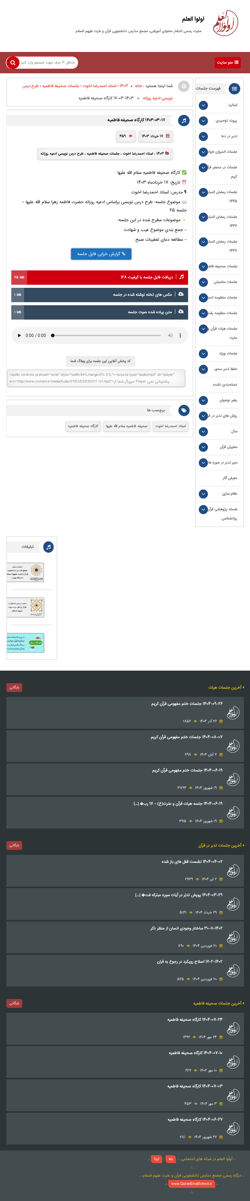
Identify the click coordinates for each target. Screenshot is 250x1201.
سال (234, 431)
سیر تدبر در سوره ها (222, 463)
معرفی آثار (230, 478)
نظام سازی (229, 494)
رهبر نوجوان (228, 400)
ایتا (156, 1159)
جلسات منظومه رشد (222, 313)
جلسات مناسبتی (225, 282)
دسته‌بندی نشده (225, 385)
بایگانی (14, 687)
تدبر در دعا (229, 136)
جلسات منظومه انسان (221, 298)
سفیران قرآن (228, 447)
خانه (138, 86)
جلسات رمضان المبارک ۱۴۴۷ (220, 246)
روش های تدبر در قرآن (220, 416)
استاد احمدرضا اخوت (99, 86)
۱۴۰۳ (124, 86)
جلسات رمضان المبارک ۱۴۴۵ (220, 197)
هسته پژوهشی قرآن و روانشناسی (220, 514)
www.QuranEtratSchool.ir (191, 1184)
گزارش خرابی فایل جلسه (99, 254)
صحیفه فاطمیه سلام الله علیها (127, 426)
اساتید (232, 105)
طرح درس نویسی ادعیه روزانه (62, 154)
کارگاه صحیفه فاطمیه (83, 426)
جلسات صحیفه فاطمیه (60, 86)
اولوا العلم (193, 19)
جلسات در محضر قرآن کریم (221, 172)
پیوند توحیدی (226, 121)
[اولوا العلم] (225, 24)
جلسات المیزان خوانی (221, 152)
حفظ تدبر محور (225, 369)
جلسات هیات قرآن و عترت (222, 333)
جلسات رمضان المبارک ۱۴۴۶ (220, 221)
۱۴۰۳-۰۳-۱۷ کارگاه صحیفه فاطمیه (136, 120)
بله (171, 1159)
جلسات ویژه (228, 353)
